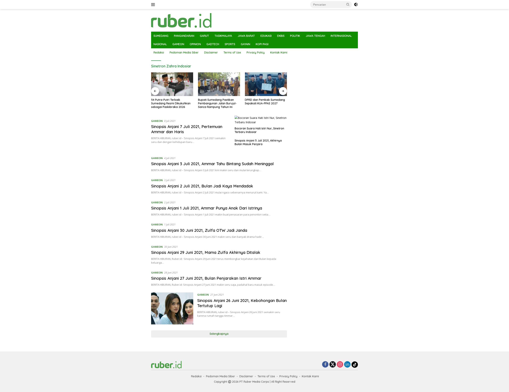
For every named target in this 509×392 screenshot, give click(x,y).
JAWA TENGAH (315, 36)
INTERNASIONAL (341, 36)
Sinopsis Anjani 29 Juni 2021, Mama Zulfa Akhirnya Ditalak (205, 252)
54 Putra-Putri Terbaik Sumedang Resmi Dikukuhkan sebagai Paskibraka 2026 (170, 103)
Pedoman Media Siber (184, 52)
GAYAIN (245, 44)
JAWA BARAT (246, 36)
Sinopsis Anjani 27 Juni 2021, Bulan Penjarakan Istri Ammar (206, 278)
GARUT (204, 36)
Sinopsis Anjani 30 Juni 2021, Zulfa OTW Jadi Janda (199, 230)
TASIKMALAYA (223, 36)
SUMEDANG (160, 36)
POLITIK (295, 36)
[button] (348, 4)
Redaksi (158, 52)
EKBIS (281, 36)
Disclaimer (211, 52)
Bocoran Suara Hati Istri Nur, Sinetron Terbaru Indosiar (259, 130)
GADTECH (212, 44)
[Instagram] (340, 364)
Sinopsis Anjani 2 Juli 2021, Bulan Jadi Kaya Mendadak (202, 185)
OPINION (195, 44)
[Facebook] (325, 364)
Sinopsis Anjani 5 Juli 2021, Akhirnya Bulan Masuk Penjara (258, 142)
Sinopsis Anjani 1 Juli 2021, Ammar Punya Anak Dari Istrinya (206, 208)
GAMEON (178, 44)
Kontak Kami (278, 52)
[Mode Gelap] (356, 4)
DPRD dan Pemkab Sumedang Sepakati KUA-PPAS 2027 (265, 101)
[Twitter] (332, 364)
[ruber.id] (207, 20)
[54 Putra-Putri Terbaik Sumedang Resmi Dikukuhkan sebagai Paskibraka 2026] (172, 84)
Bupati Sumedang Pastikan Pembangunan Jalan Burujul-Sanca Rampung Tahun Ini (217, 103)
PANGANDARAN (184, 36)
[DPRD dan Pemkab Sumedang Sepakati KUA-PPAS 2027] (266, 84)
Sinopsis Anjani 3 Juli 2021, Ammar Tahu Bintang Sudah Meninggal (212, 163)
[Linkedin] (347, 364)
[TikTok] (355, 364)
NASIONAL (160, 44)
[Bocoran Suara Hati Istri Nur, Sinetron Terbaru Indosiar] (261, 120)
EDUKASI (266, 36)
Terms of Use (232, 52)
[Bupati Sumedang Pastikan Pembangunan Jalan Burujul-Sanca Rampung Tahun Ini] (219, 84)
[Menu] (153, 4)
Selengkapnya (219, 334)
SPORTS (230, 44)
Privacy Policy (256, 52)
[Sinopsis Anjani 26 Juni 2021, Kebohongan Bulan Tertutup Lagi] (172, 308)
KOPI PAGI (262, 44)
